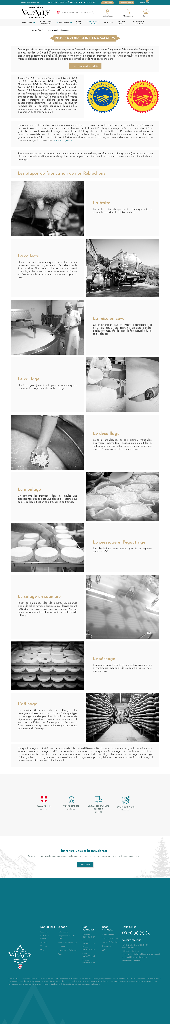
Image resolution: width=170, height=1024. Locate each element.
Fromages (44, 932)
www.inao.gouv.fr (63, 140)
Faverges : (86, 960)
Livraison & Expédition (110, 942)
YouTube (136, 933)
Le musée (61, 946)
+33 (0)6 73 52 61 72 (130, 951)
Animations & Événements (68, 950)
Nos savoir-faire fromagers (68, 943)
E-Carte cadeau (107, 2)
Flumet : (85, 947)
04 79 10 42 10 (88, 950)
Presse (60, 954)
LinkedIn (148, 933)
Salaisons (44, 943)
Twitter (130, 933)
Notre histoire (63, 932)
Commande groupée (126, 2)
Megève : (86, 941)
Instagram (142, 933)
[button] (85, 66)
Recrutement (106, 946)
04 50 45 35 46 (88, 963)
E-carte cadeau (108, 935)
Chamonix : (86, 935)
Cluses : (85, 954)
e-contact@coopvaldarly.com (134, 957)
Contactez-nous (144, 2)
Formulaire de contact (131, 961)
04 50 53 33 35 (88, 944)
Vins (42, 950)
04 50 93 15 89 (88, 937)
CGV (104, 950)
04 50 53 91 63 (88, 956)
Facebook (125, 933)
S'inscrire (85, 865)
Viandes (43, 946)
